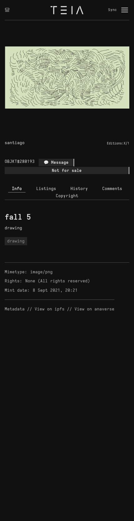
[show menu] (124, 10)
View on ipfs (50, 309)
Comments (112, 188)
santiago (15, 142)
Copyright (67, 195)
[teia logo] (67, 10)
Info (17, 188)
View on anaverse (94, 309)
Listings (46, 188)
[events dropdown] (7, 9)
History (79, 188)
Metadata (15, 309)
